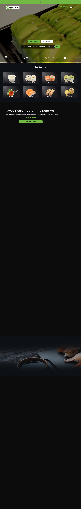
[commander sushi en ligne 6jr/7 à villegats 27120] (6, 57)
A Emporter (47, 41)
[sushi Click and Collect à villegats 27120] (46, 57)
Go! (57, 46)
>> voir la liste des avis (69, 2)
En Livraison (35, 41)
